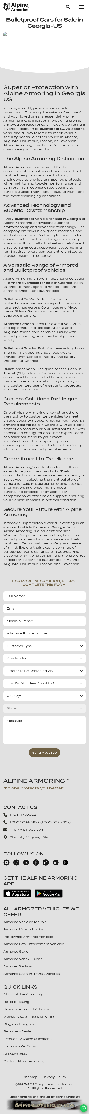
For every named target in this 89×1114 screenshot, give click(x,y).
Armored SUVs (15, 951)
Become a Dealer (17, 1031)
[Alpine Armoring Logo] (16, 7)
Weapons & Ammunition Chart (28, 1016)
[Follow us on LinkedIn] (56, 864)
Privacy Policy (54, 1077)
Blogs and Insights (18, 1024)
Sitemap (30, 1077)
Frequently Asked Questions (27, 1039)
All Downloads (15, 1053)
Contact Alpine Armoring (24, 1061)
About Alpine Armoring (22, 994)
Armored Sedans (17, 966)
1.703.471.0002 (23, 814)
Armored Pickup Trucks (23, 929)
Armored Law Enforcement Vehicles (33, 944)
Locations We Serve (20, 1046)
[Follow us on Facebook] (36, 864)
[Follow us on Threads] (65, 864)
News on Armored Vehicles (26, 1009)
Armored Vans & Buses (22, 959)
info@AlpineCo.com (27, 829)
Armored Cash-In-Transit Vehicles (31, 973)
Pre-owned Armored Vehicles (28, 936)
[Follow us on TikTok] (46, 864)
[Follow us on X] (26, 864)
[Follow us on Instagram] (16, 864)
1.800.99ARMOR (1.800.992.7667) (40, 822)
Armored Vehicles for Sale (25, 922)
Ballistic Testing (16, 1002)
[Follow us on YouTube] (6, 864)
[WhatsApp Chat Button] (83, 1108)
